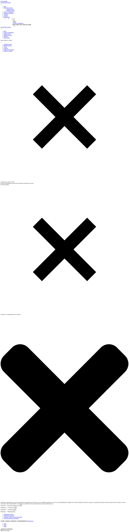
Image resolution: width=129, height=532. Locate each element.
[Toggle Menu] (1, 4)
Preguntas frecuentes (8, 13)
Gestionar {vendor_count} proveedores (13, 517)
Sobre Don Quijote (8, 7)
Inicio (5, 6)
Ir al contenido (4, 1)
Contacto (6, 14)
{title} (5, 523)
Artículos (6, 16)
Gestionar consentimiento (6, 529)
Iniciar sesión (7, 17)
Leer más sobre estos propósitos (11, 518)
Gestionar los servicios (9, 515)
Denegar (7, 521)
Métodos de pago (11, 10)
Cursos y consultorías (9, 11)
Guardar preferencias (22, 521)
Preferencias (13, 521)
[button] (64, 408)
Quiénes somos (10, 9)
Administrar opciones (9, 514)
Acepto (2, 521)
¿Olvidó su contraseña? (18, 23)
